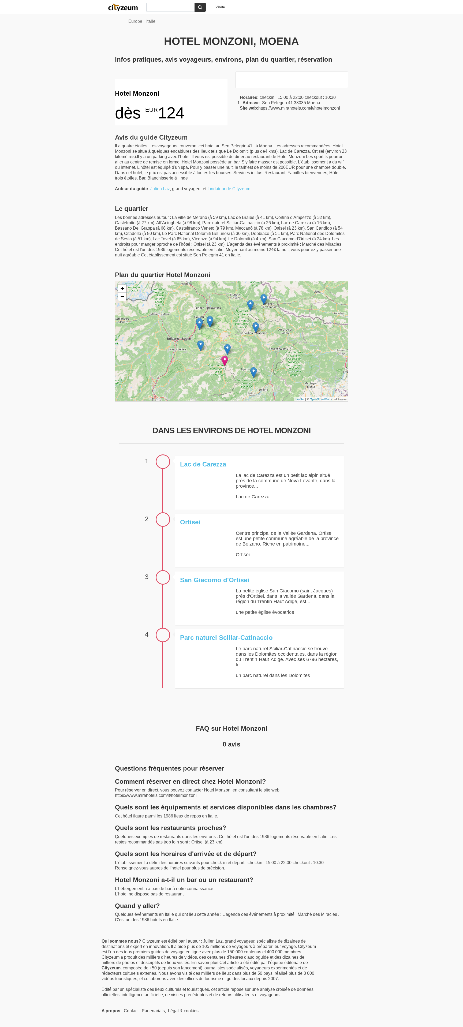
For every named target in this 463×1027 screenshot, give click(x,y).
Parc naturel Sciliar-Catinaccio (226, 637)
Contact (131, 1011)
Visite (220, 7)
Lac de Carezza (203, 464)
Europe (135, 21)
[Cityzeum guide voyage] (126, 7)
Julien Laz (160, 188)
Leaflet (300, 399)
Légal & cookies (183, 1011)
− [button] (122, 296)
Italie (150, 21)
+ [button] (122, 288)
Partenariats (153, 1011)
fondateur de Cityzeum (228, 188)
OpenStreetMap (320, 399)
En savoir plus (205, 962)
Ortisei (190, 522)
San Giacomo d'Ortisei (214, 580)
